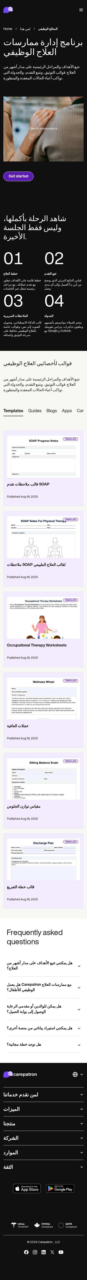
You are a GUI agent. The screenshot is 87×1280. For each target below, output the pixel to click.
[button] (80, 10)
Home (7, 29)
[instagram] (35, 1252)
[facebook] (26, 1252)
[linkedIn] (43, 1252)
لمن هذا (25, 29)
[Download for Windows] (60, 1188)
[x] (52, 1252)
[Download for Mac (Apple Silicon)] (27, 1188)
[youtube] (61, 1252)
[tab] (13, 411)
